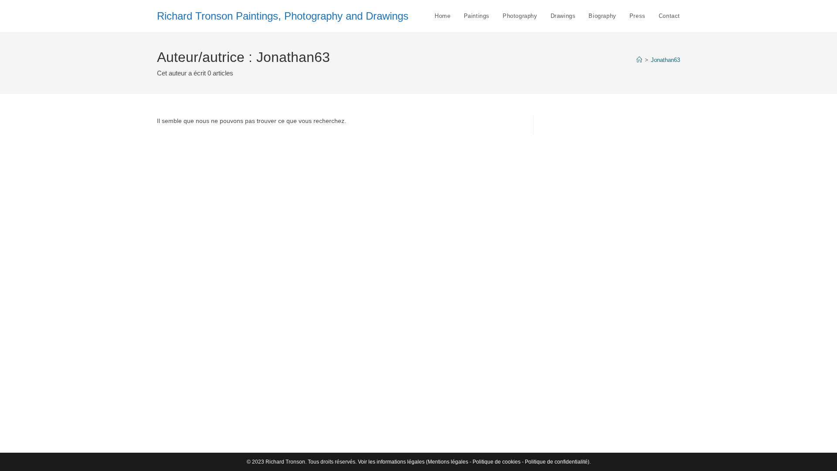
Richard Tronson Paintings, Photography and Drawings (282, 16)
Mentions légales (448, 462)
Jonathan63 (665, 60)
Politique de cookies (497, 462)
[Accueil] (639, 60)
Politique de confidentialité (556, 462)
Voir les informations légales (391, 462)
